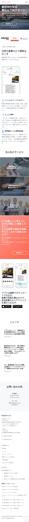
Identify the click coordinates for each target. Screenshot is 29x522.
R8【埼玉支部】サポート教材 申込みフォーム (13, 505)
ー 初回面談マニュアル (7, 476)
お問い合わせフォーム (14, 403)
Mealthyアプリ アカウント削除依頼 (10, 508)
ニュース (4, 451)
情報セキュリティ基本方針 (8, 457)
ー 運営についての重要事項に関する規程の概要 (13, 479)
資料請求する (9, 22)
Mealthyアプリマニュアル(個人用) (10, 486)
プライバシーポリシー (7, 454)
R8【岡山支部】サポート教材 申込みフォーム (13, 499)
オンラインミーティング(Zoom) (9, 492)
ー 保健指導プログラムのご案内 (9, 473)
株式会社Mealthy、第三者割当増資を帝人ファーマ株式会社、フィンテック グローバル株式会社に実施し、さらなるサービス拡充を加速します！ (14, 349)
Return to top (10, 518)
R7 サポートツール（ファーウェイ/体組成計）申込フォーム (14, 496)
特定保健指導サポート (7, 470)
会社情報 (4, 448)
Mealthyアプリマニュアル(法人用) (10, 489)
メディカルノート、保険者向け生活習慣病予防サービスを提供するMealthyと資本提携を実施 (14, 332)
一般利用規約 (5, 460)
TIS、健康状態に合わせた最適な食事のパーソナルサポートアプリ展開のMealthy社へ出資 (14, 367)
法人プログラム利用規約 (7, 462)
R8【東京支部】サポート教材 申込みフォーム (13, 502)
